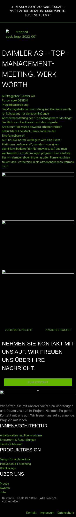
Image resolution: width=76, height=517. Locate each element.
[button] (57, 34)
